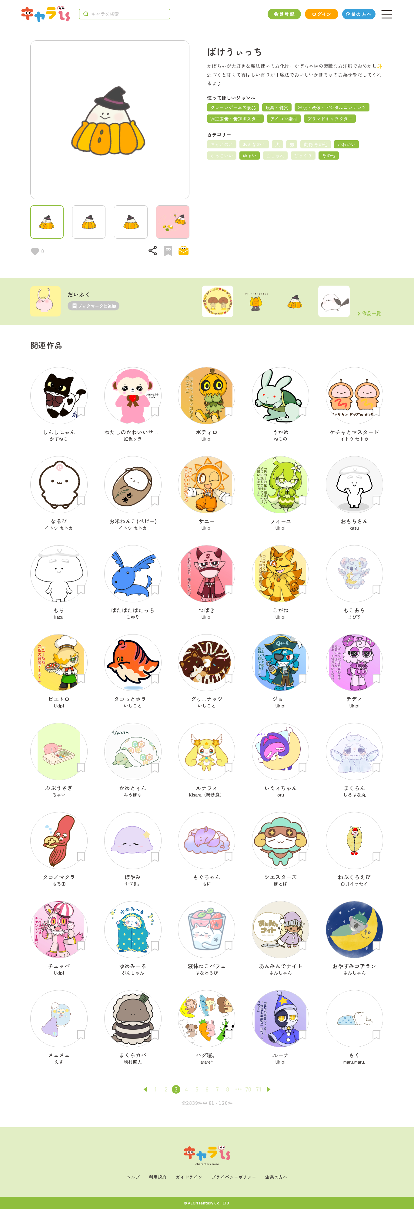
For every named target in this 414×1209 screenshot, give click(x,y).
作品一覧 (371, 314)
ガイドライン (189, 1177)
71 (258, 1089)
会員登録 (284, 14)
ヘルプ (133, 1177)
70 (248, 1089)
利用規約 (158, 1177)
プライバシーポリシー (234, 1177)
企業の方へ (359, 14)
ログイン (321, 14)
